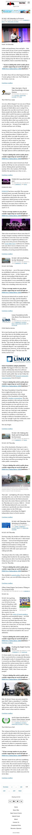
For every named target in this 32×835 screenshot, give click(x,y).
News (3, 21)
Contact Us (16, 822)
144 (4, 791)
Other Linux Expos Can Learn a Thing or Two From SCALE (16, 588)
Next (20, 791)
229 (14, 791)
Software (14, 325)
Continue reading (7, 83)
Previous (5, 787)
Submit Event (16, 816)
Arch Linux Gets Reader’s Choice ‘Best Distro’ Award (21, 718)
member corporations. (15, 398)
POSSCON (5, 191)
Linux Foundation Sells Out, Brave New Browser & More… (21, 317)
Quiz (20, 97)
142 (21, 787)
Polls (27, 724)
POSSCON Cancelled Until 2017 (21, 180)
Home (16, 807)
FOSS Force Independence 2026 (11, 69)
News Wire (16, 810)
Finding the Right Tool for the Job (21, 648)
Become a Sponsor (16, 828)
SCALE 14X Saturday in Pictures (13, 18)
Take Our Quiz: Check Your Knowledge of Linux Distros (20, 90)
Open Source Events (16, 813)
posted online (16, 575)
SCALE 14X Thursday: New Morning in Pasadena (21, 522)
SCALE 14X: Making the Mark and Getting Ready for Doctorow (20, 435)
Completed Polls (16, 825)
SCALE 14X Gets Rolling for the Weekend (20, 259)
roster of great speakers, (20, 614)
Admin (16, 526)
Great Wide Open (10, 244)
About (16, 819)
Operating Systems (12, 21)
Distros (17, 95)
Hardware (24, 652)
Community (26, 20)
